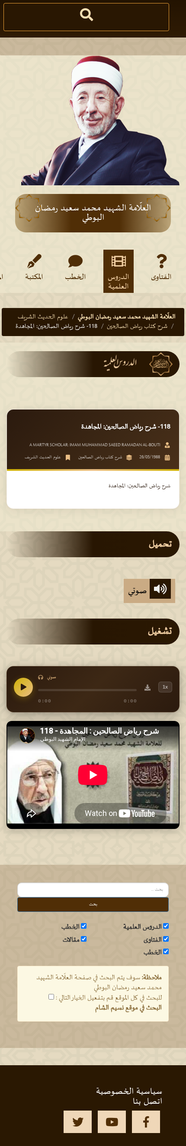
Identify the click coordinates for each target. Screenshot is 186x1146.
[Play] (23, 687)
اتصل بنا (147, 1101)
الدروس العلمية (118, 281)
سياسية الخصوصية (129, 1091)
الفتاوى (161, 277)
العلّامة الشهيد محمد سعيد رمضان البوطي (127, 316)
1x (165, 686)
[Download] (147, 689)
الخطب (75, 277)
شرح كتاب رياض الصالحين (137, 326)
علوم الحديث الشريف (43, 316)
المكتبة (34, 277)
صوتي (139, 591)
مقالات (71, 940)
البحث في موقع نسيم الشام (128, 1008)
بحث (93, 904)
